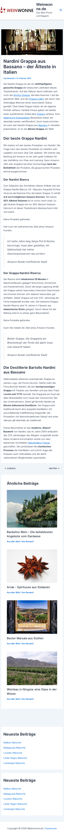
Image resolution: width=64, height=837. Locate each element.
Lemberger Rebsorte (14, 763)
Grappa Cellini (36, 99)
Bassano (43, 125)
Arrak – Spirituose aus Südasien (28, 587)
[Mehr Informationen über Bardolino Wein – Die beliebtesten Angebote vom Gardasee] (32, 508)
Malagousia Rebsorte (14, 747)
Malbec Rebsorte (12, 742)
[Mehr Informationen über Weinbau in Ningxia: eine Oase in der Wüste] (32, 668)
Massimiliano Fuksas (39, 442)
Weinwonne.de (44, 6)
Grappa (41, 114)
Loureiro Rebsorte (12, 752)
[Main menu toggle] (60, 10)
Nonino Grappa (22, 95)
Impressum (51, 828)
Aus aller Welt (13, 541)
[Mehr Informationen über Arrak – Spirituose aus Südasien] (32, 565)
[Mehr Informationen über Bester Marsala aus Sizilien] (32, 617)
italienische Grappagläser (16, 117)
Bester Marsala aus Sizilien (25, 638)
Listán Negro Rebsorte (15, 758)
